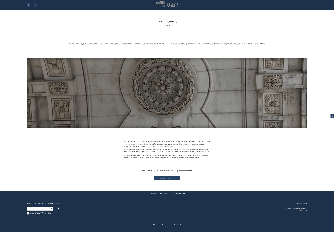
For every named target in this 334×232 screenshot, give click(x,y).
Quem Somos (153, 193)
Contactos (163, 193)
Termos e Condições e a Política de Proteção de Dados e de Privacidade (40, 212)
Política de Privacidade (177, 193)
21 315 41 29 (289, 207)
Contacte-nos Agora (167, 178)
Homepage (167, 25)
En (35, 5)
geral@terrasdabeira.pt (301, 207)
